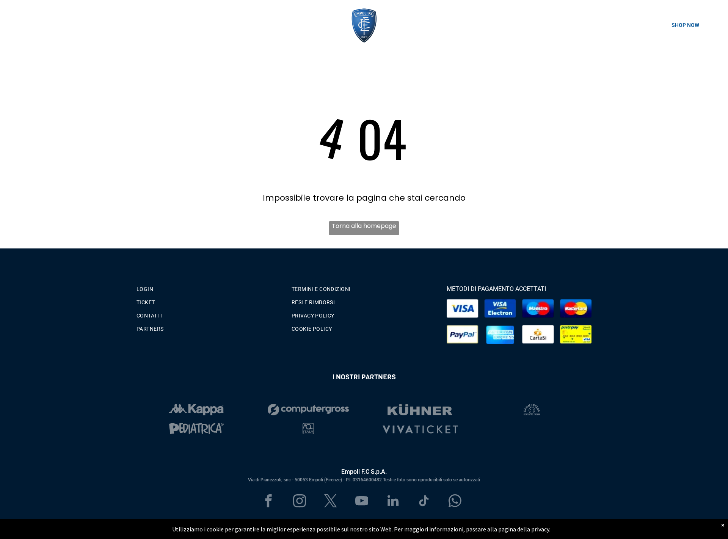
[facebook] (268, 501)
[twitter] (330, 501)
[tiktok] (424, 501)
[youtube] (362, 501)
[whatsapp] (455, 501)
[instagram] (299, 501)
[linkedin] (393, 501)
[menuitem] (208, 287)
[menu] (17, 25)
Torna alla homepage (364, 226)
